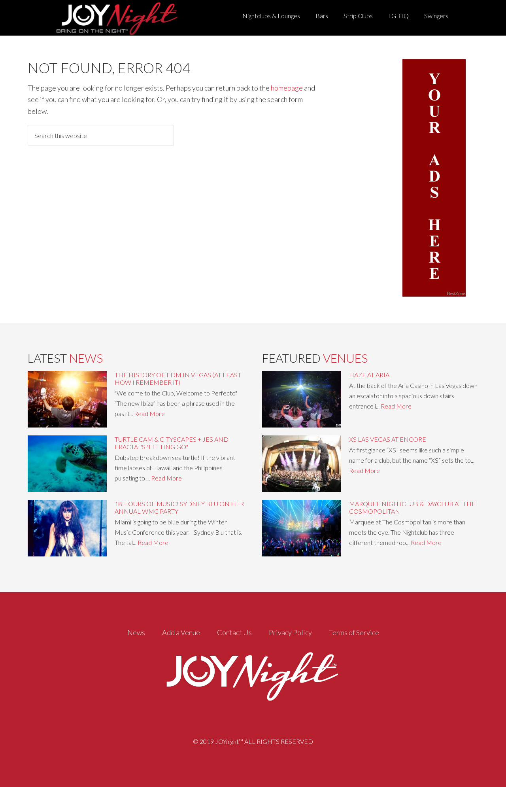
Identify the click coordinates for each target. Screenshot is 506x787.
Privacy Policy (290, 632)
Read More (149, 413)
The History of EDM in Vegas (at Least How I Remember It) (178, 378)
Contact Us (234, 632)
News (136, 632)
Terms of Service (354, 632)
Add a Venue (181, 632)
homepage (287, 87)
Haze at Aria (369, 374)
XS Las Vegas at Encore (387, 439)
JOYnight (115, 18)
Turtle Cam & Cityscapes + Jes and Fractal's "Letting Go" (171, 442)
